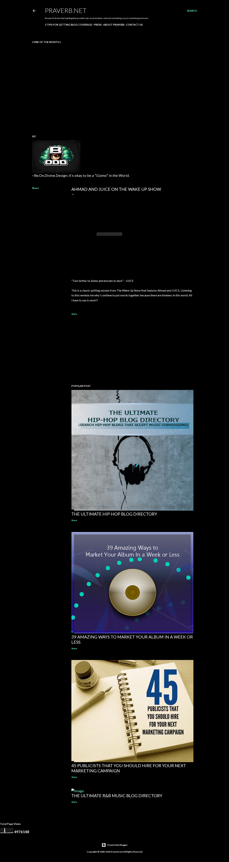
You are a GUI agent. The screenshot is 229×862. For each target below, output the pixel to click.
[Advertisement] (132, 350)
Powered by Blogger (117, 845)
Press (97, 24)
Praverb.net (66, 10)
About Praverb (113, 24)
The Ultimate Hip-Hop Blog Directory (114, 513)
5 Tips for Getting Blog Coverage (68, 24)
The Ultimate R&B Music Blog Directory (116, 795)
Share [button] (35, 188)
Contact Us (134, 24)
